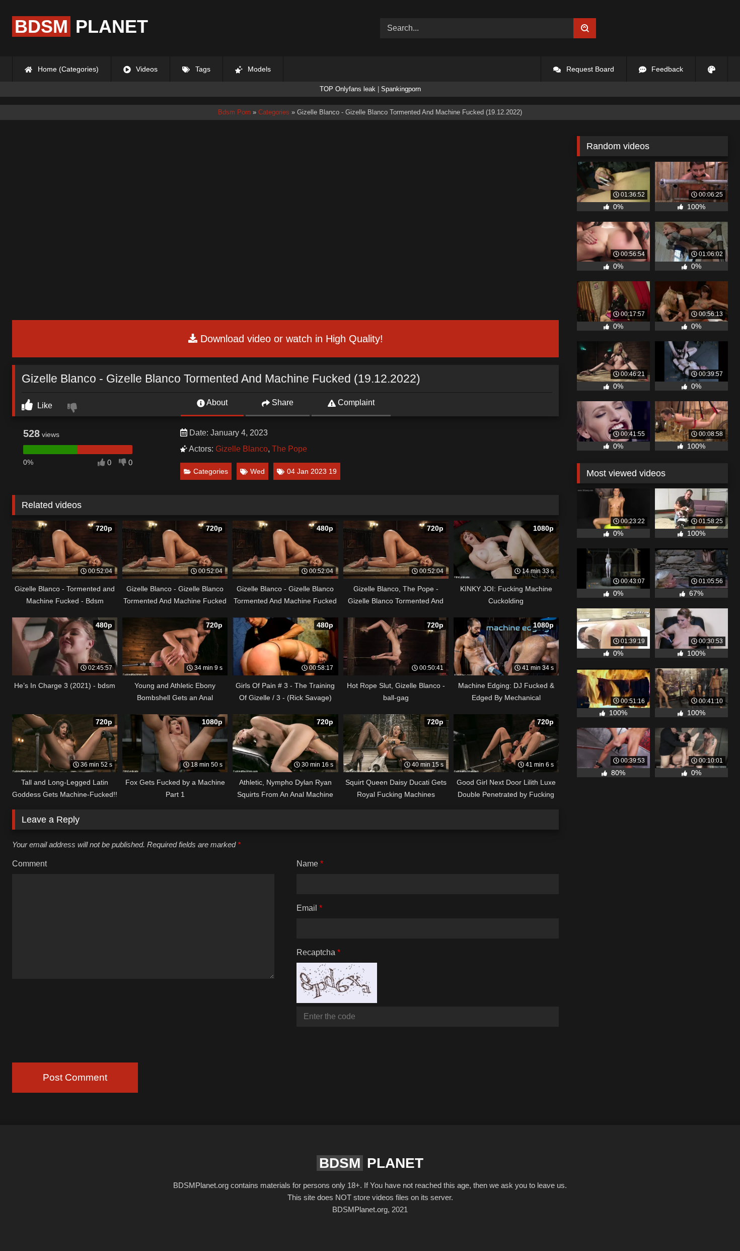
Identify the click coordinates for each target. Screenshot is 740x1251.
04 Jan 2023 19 (312, 471)
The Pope (289, 449)
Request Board (589, 69)
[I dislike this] (73, 409)
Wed (257, 471)
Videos (146, 69)
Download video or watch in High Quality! (290, 338)
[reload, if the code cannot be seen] (337, 1000)
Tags (201, 69)
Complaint (355, 402)
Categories (210, 471)
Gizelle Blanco (241, 449)
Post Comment (75, 1077)
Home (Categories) (67, 69)
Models (258, 69)
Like (43, 405)
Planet (81, 26)
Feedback (666, 69)
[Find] (584, 28)
